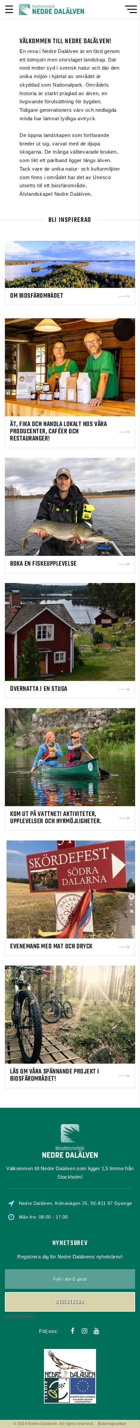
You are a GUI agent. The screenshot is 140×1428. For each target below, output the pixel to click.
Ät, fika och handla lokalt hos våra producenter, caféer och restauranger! (58, 431)
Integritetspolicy (19, 1316)
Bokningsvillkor (112, 1423)
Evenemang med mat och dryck (51, 946)
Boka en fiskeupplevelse (43, 564)
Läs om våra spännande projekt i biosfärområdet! (54, 1075)
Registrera (70, 1302)
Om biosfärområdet (36, 296)
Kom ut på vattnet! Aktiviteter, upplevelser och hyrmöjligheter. (55, 817)
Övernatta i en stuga (38, 689)
